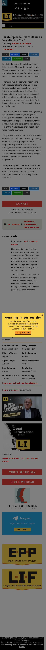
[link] (23, 315)
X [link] (42, 314)
